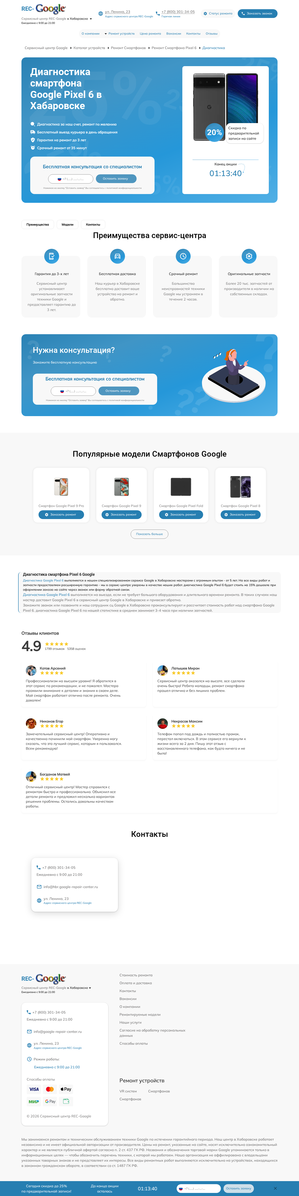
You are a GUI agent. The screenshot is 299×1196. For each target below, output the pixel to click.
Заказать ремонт (63, 514)
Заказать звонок (259, 13)
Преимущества (37, 224)
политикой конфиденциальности (124, 188)
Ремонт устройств (122, 33)
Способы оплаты (134, 1043)
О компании (90, 33)
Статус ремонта (220, 13)
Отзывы (212, 33)
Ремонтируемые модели (140, 1014)
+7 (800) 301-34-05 (178, 11)
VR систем (128, 1091)
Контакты (193, 33)
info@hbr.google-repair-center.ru (71, 887)
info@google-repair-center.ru (58, 1031)
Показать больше (149, 534)
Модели (67, 224)
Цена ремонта (150, 33)
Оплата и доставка (136, 983)
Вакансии (173, 33)
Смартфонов (159, 1091)
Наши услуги (131, 1022)
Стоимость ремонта (136, 975)
